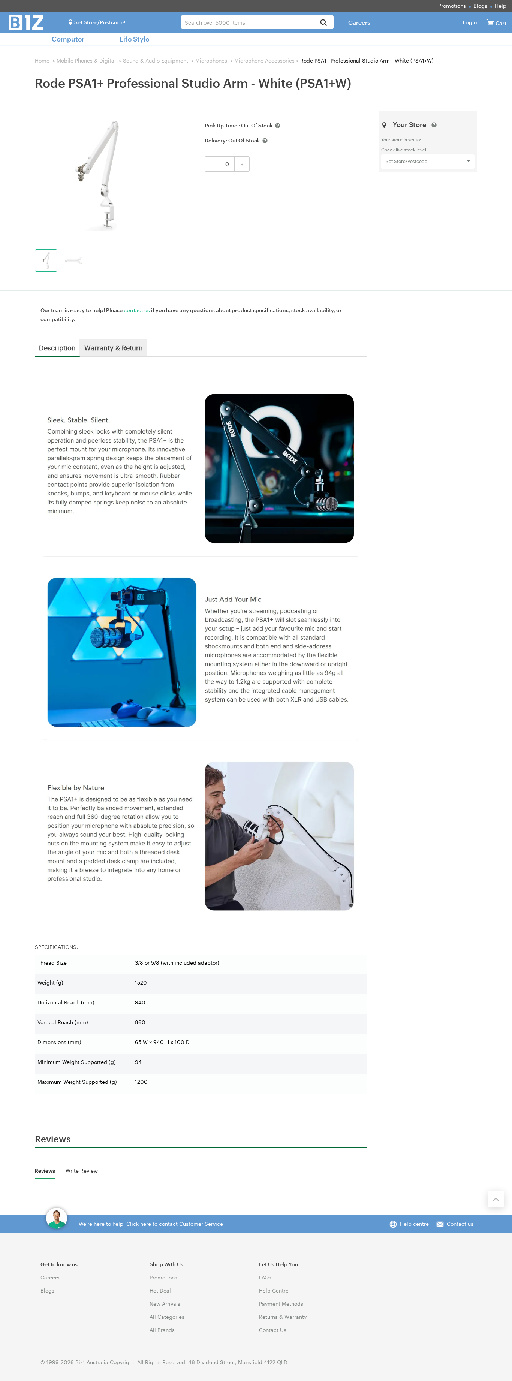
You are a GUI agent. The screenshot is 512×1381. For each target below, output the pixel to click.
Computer (68, 39)
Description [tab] (57, 347)
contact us (137, 310)
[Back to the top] (496, 1199)
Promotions (452, 6)
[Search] (324, 23)
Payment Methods (281, 1303)
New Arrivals (165, 1303)
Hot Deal (160, 1290)
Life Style (134, 39)
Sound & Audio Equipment (155, 60)
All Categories (167, 1317)
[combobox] (257, 22)
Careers (359, 22)
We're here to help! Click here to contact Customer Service (151, 1224)
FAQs (265, 1277)
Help (500, 6)
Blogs (480, 6)
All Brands (162, 1330)
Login (470, 22)
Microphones (211, 60)
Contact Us (272, 1330)
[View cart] (490, 22)
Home (42, 60)
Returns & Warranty (283, 1317)
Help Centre (274, 1290)
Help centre (414, 1224)
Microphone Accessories (264, 60)
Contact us (460, 1224)
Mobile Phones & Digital (86, 60)
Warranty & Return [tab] (113, 347)
